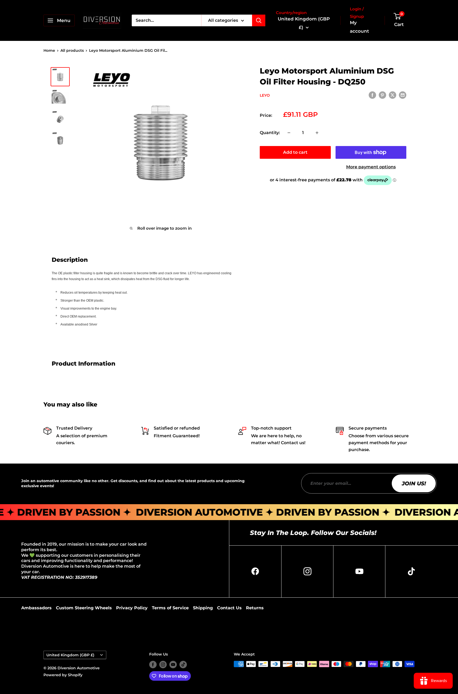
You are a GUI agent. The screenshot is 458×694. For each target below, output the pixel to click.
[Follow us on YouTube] (173, 664)
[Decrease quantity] (288, 132)
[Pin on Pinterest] (382, 95)
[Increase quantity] (317, 132)
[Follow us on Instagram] (163, 664)
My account (359, 27)
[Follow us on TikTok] (183, 664)
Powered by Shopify (62, 674)
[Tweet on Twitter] (392, 95)
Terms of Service (170, 607)
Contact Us (229, 607)
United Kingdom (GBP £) (70, 655)
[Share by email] (402, 95)
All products (72, 50)
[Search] (258, 20)
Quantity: (270, 132)
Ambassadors (36, 607)
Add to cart (295, 152)
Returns (255, 607)
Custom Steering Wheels (84, 607)
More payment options (371, 166)
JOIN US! (414, 483)
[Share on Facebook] (372, 95)
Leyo (265, 95)
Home (49, 50)
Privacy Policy (132, 607)
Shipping (203, 607)
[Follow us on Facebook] (153, 664)
